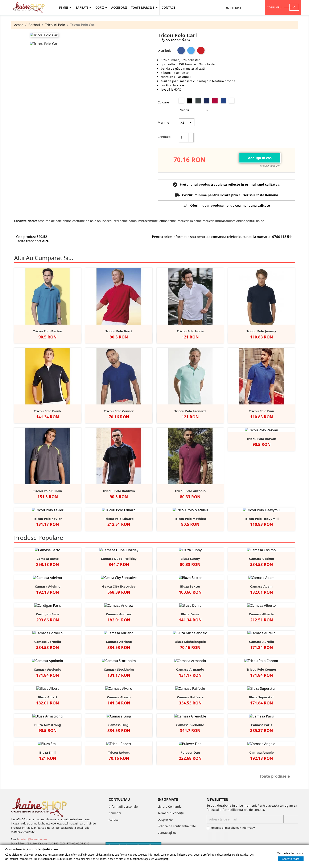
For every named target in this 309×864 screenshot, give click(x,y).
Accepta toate (290, 858)
